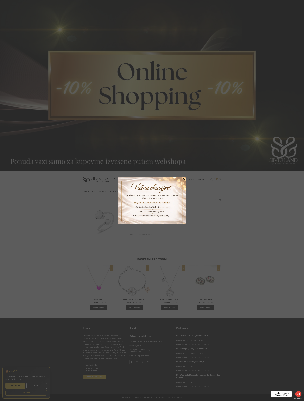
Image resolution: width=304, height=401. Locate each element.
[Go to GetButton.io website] (298, 398)
